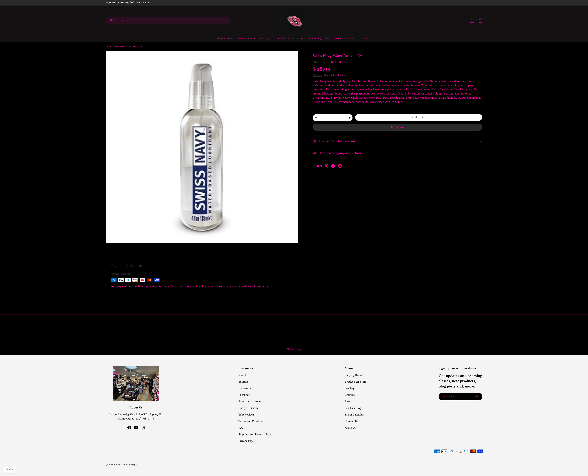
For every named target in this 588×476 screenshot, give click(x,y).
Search (242, 375)
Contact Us (352, 38)
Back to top (294, 349)
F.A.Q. (242, 428)
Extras (296, 38)
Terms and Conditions (252, 421)
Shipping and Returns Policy (255, 434)
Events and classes (249, 401)
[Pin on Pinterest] (339, 165)
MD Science (319, 61)
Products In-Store (246, 38)
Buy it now (397, 127)
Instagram (244, 388)
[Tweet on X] (326, 165)
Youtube (243, 381)
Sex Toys (264, 38)
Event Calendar (333, 38)
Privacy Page (246, 441)
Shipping (317, 75)
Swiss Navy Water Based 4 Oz (128, 46)
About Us (366, 38)
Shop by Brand (225, 38)
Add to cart (419, 117)
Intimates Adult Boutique (125, 464)
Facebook (244, 395)
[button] (480, 20)
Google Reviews (248, 408)
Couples (281, 38)
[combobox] (168, 20)
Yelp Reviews (246, 414)
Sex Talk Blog (314, 38)
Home (108, 46)
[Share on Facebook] (333, 165)
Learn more (142, 2)
